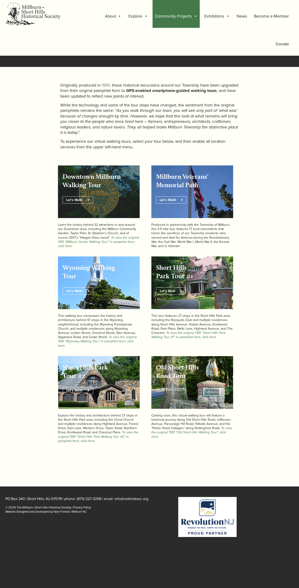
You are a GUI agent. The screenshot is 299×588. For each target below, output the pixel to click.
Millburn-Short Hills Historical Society (42, 14)
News (242, 16)
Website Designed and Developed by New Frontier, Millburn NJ (45, 512)
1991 (106, 85)
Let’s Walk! (74, 200)
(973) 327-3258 (89, 499)
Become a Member (271, 16)
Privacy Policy (82, 507)
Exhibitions (214, 16)
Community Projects (173, 16)
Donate (282, 44)
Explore (135, 16)
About (110, 16)
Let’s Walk (167, 291)
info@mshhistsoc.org (131, 499)
